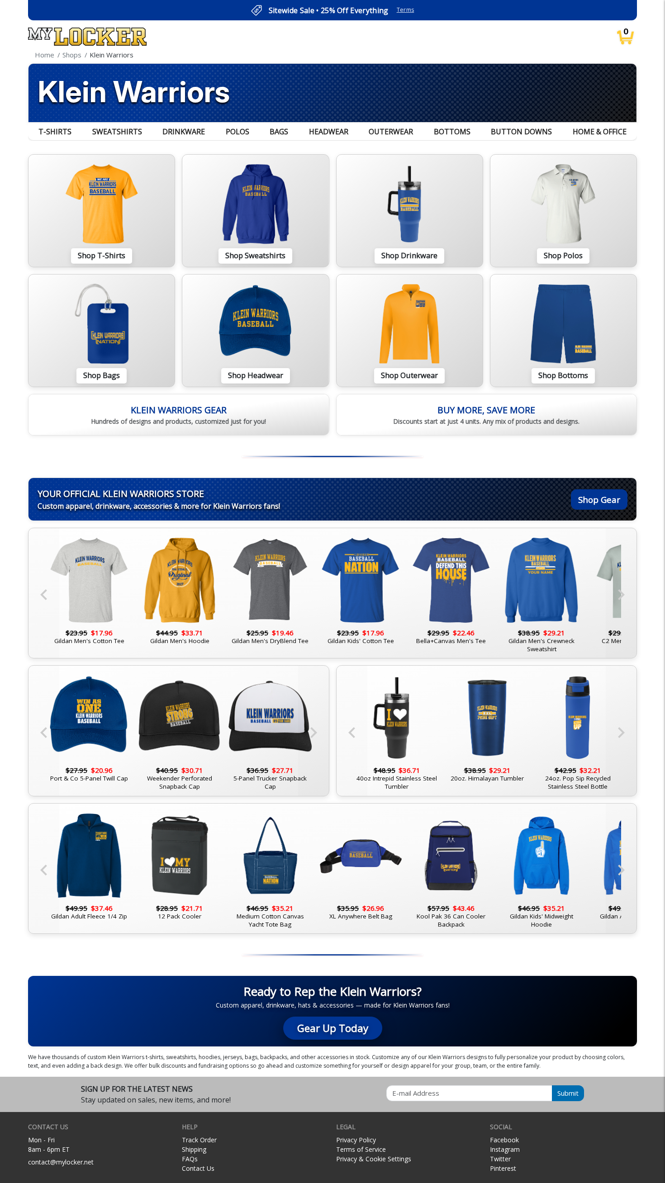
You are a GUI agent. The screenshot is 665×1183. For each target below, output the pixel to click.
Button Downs (521, 132)
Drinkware (183, 132)
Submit (568, 1093)
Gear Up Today (332, 1028)
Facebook (504, 1140)
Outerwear (391, 132)
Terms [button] (405, 10)
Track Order (199, 1140)
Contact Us (198, 1168)
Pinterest (503, 1168)
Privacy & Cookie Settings (373, 1159)
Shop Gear (599, 499)
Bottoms (452, 132)
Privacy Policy (356, 1140)
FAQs (190, 1159)
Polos (237, 132)
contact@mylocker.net (61, 1162)
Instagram (505, 1149)
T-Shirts (54, 132)
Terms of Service (361, 1149)
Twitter (500, 1159)
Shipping (194, 1149)
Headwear (328, 132)
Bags (279, 132)
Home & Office (600, 132)
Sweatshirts (117, 132)
